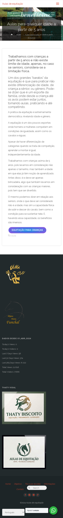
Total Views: (7, 367)
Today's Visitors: (9, 349)
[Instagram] (29, 495)
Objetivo (18, 484)
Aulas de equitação (12, 3)
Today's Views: (9, 344)
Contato (20, 489)
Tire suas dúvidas (33, 484)
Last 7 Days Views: (10, 353)
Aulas (18, 35)
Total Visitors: (8, 372)
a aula (13, 235)
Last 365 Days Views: (11, 362)
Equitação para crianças (27, 230)
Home (8, 484)
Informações (49, 484)
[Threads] (38, 495)
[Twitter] (33, 495)
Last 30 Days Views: (11, 358)
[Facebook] (25, 495)
